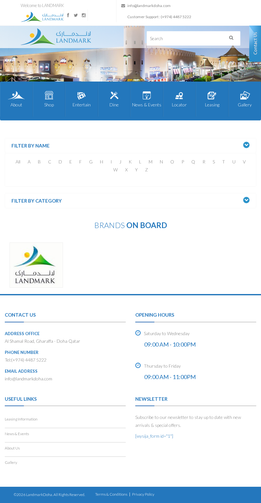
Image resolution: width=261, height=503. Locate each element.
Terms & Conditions (111, 494)
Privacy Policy (143, 494)
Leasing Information (21, 419)
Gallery (245, 104)
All (18, 161)
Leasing (212, 104)
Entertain (82, 104)
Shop (49, 104)
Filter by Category (36, 201)
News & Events (146, 104)
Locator (179, 104)
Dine (114, 104)
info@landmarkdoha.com (149, 5)
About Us (12, 448)
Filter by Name (30, 145)
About (16, 104)
